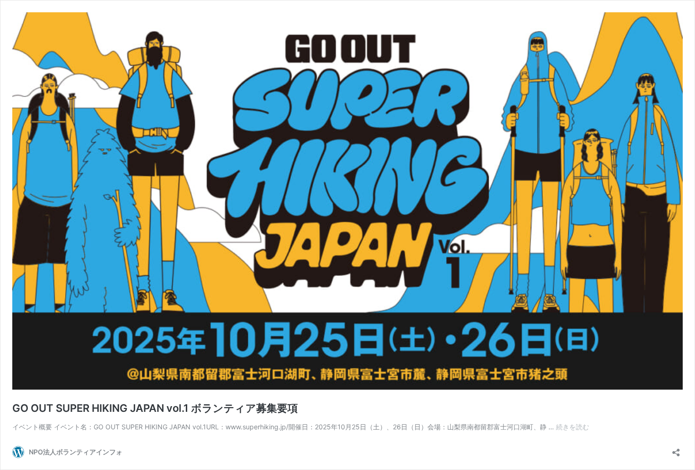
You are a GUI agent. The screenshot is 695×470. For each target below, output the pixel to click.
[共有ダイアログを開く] (676, 449)
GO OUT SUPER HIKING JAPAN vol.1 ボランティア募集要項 (155, 408)
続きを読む (572, 427)
